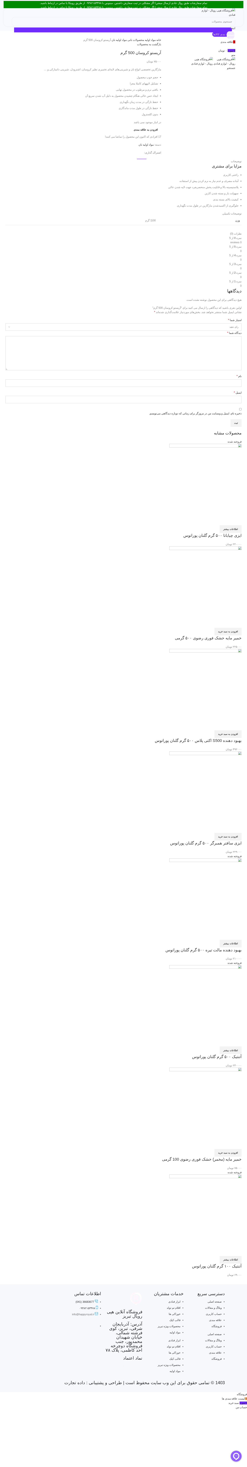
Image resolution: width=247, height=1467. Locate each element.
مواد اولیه (150, 39)
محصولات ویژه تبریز (169, 1326)
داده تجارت (74, 1382)
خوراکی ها (174, 1313)
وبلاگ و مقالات (213, 1307)
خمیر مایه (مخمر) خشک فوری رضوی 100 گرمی (202, 1159)
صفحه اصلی (215, 1301)
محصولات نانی (135, 39)
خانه (158, 39)
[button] (228, 631)
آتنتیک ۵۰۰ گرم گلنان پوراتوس (217, 1056)
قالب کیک (174, 1320)
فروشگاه (217, 1326)
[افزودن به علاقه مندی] (228, 520)
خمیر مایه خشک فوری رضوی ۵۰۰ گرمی (208, 638)
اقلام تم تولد (173, 1307)
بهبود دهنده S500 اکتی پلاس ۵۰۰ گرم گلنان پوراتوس (198, 740)
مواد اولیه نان (119, 39)
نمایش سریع (237, 520)
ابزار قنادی (174, 1301)
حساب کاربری (214, 1313)
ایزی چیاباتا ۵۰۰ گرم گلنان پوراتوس (212, 535)
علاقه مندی (215, 1320)
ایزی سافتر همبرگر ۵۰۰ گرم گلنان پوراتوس (206, 843)
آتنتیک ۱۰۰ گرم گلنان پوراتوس (217, 1266)
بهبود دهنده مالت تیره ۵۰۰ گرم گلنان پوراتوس (203, 950)
